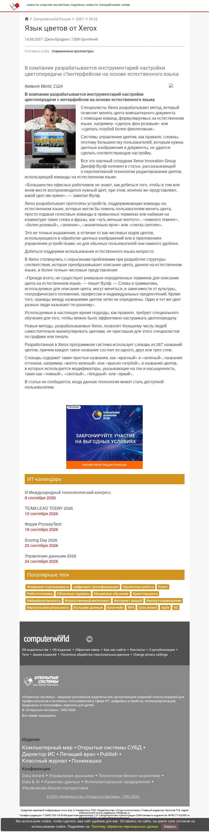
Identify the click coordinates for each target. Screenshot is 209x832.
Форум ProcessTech (43, 524)
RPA (131, 607)
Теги (25, 654)
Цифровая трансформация (96, 587)
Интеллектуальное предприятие (117, 781)
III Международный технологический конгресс (68, 492)
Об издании (62, 650)
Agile (165, 607)
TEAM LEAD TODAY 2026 (49, 508)
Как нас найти (115, 650)
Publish (109, 754)
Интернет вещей (128, 601)
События (46, 5)
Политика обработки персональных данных (95, 654)
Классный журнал (44, 761)
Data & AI (31, 781)
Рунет (163, 587)
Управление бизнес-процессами (55, 787)
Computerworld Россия (52, 19)
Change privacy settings (150, 654)
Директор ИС (38, 754)
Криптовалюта (145, 594)
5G (176, 607)
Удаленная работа (138, 587)
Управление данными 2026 (50, 556)
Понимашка (86, 761)
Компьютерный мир (47, 747)
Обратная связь (87, 650)
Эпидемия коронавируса (48, 587)
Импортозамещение (163, 601)
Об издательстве (35, 650)
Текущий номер (110, 5)
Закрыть (170, 826)
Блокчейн (115, 607)
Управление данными (71, 775)
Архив (126, 5)
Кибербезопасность (44, 601)
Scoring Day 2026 (41, 540)
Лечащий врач (77, 754)
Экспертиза (61, 5)
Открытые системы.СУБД (109, 747)
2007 (80, 19)
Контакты (137, 650)
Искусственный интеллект (87, 601)
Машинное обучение (111, 594)
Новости (33, 5)
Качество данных (62, 781)
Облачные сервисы (73, 594)
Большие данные (88, 607)
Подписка (78, 5)
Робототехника (40, 594)
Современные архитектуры (73, 51)
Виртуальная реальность (48, 607)
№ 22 (93, 19)
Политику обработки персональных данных (125, 826)
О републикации (162, 650)
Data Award (147, 607)
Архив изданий (45, 654)
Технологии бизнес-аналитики (129, 775)
